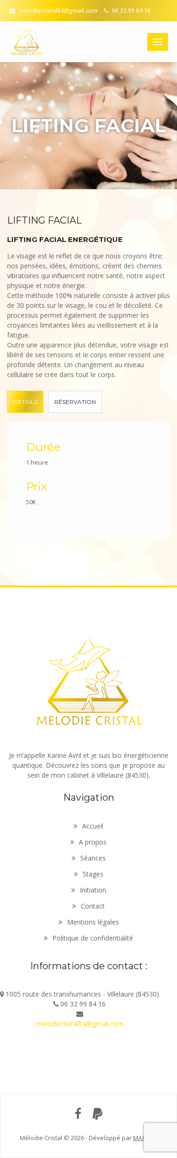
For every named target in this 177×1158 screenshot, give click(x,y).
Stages (93, 873)
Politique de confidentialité (92, 937)
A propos (93, 841)
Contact (93, 905)
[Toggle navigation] (157, 42)
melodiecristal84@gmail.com (57, 11)
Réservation (75, 401)
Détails (25, 401)
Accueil (92, 825)
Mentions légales (93, 921)
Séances (93, 857)
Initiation (93, 889)
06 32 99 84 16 (130, 11)
